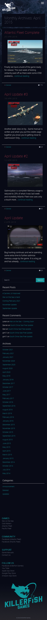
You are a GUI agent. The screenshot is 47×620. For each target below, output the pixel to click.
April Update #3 (16, 94)
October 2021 (8, 350)
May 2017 (6, 395)
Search (40, 280)
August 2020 (8, 368)
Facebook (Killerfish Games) (12, 566)
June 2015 (7, 443)
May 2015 (6, 447)
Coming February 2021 (11, 301)
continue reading (21, 76)
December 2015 (9, 425)
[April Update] (25, 237)
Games (5, 518)
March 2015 (7, 455)
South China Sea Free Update (22, 325)
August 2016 (8, 410)
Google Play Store (9, 573)
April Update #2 (16, 156)
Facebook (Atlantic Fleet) (11, 539)
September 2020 (9, 365)
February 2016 (8, 417)
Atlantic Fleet (7, 526)
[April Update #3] (25, 113)
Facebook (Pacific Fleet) (11, 542)
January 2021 (8, 357)
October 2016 (8, 402)
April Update (13, 218)
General (8, 85)
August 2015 (8, 440)
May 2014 (6, 473)
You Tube (5, 568)
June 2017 (7, 391)
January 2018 (8, 380)
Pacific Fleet (6, 529)
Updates (6, 494)
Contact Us (6, 555)
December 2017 (9, 383)
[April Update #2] (25, 175)
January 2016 (8, 421)
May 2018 (6, 376)
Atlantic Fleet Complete (21, 33)
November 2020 (9, 361)
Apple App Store (8, 571)
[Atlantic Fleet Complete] (25, 51)
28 (41, 147)
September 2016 (9, 406)
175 (41, 85)
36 (41, 209)
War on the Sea (8, 521)
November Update (10, 305)
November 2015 (9, 428)
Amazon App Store (9, 576)
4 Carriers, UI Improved (11, 293)
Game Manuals (8, 553)
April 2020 (6, 372)
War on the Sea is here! (11, 297)
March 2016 (7, 413)
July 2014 (6, 470)
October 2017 (8, 387)
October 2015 (8, 432)
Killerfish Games (9, 7)
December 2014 (9, 462)
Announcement (8, 487)
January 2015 (8, 458)
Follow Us (8, 563)
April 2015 (6, 451)
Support (7, 550)
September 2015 (9, 436)
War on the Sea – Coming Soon (22, 321)
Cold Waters (6, 523)
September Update (10, 308)
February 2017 (8, 398)
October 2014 (8, 466)
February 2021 (8, 353)
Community (8, 537)
